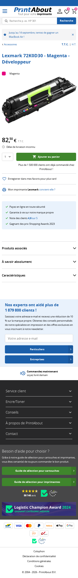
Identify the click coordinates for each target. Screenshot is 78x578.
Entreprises (37, 359)
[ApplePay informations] (59, 526)
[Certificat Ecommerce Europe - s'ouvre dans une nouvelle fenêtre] (53, 493)
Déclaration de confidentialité (39, 556)
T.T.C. (65, 44)
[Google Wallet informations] (69, 526)
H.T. (74, 44)
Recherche (66, 20)
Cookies (39, 566)
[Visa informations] (18, 526)
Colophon (39, 551)
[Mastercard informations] (28, 526)
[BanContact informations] (8, 526)
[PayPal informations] (39, 526)
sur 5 (32, 218)
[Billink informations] (49, 526)
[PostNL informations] (34, 533)
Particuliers (37, 349)
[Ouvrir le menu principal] (5, 11)
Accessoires (10, 44)
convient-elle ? (47, 189)
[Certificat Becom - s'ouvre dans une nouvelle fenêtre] (44, 493)
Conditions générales (39, 561)
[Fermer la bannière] (73, 35)
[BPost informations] (44, 533)
